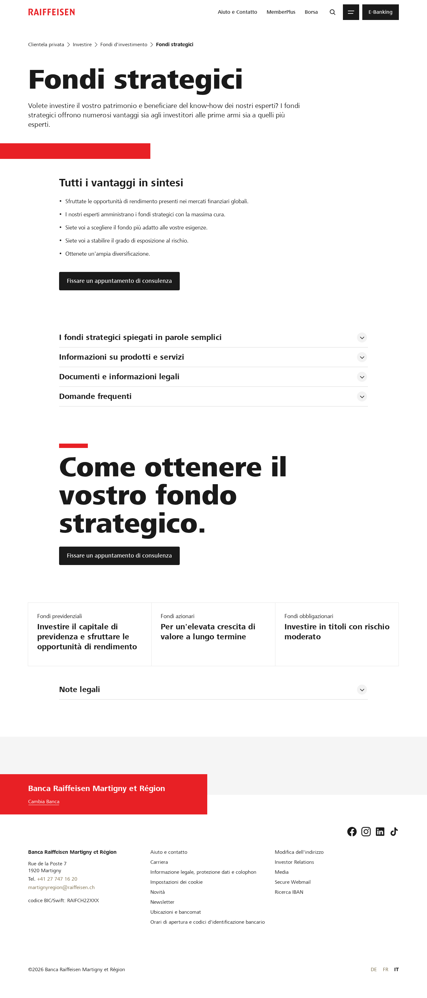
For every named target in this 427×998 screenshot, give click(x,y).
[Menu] (351, 12)
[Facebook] (352, 831)
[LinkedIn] (380, 831)
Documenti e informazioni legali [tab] (119, 376)
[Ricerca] (332, 12)
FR (385, 969)
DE (374, 969)
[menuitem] (237, 12)
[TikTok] (394, 831)
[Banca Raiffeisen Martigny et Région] (52, 12)
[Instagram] (366, 831)
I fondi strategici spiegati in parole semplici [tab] (140, 337)
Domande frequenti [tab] (95, 396)
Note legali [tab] (79, 689)
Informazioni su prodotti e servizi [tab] (121, 356)
